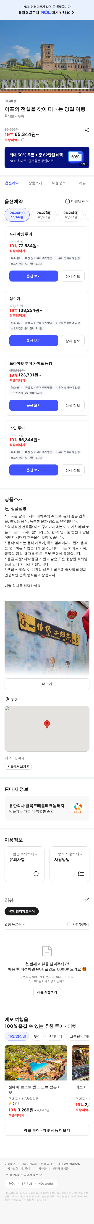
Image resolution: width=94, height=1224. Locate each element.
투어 (37, 1036)
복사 (21, 758)
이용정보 (59, 183)
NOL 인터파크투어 (21, 911)
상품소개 (35, 183)
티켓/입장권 (17, 1036)
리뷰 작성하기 (47, 992)
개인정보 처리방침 (69, 1164)
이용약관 (10, 1164)
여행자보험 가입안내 (17, 1168)
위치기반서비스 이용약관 (36, 1164)
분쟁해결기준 (60, 1168)
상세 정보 (72, 276)
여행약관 (41, 1168)
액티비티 (55, 1036)
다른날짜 (78, 201)
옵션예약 (12, 183)
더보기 (47, 684)
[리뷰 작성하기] (86, 900)
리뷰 (82, 183)
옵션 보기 (33, 276)
